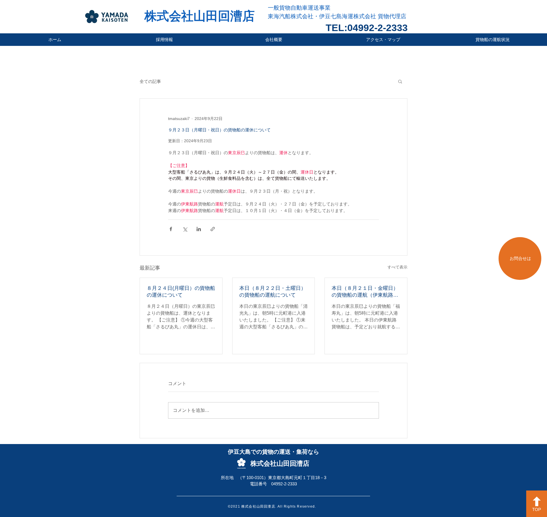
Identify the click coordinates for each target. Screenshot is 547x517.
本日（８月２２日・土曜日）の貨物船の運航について (272, 291)
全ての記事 (150, 81)
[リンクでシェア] (212, 229)
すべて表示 (397, 267)
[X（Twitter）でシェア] (184, 229)
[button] (400, 81)
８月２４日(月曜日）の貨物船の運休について (181, 291)
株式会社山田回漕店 (199, 16)
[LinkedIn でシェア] (198, 229)
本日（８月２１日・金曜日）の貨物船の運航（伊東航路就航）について (365, 291)
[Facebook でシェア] (171, 229)
